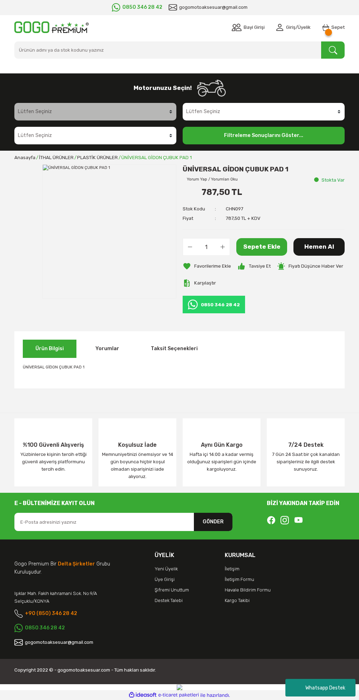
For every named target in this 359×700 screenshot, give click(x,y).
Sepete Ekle (261, 246)
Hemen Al (319, 246)
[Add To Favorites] (207, 266)
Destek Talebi (169, 600)
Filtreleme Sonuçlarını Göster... (263, 135)
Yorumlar (107, 349)
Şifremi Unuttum (172, 590)
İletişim (232, 568)
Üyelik (304, 27)
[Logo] (51, 27)
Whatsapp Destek (325, 688)
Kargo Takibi (237, 600)
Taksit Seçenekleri (174, 349)
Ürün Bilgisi (49, 349)
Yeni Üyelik (166, 568)
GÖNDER (213, 522)
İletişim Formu (239, 579)
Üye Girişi (165, 579)
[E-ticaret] (178, 695)
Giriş (291, 27)
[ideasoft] (143, 695)
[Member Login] (281, 27)
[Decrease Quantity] (190, 246)
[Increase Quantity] (223, 246)
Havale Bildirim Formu (248, 590)
